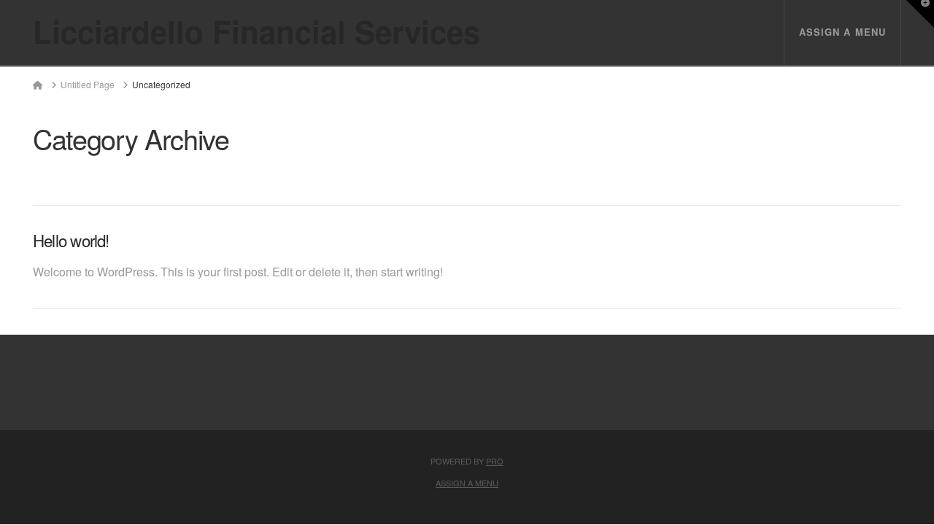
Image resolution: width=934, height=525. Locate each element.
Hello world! (71, 240)
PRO (494, 461)
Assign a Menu (842, 32)
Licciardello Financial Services (256, 31)
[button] (920, 14)
